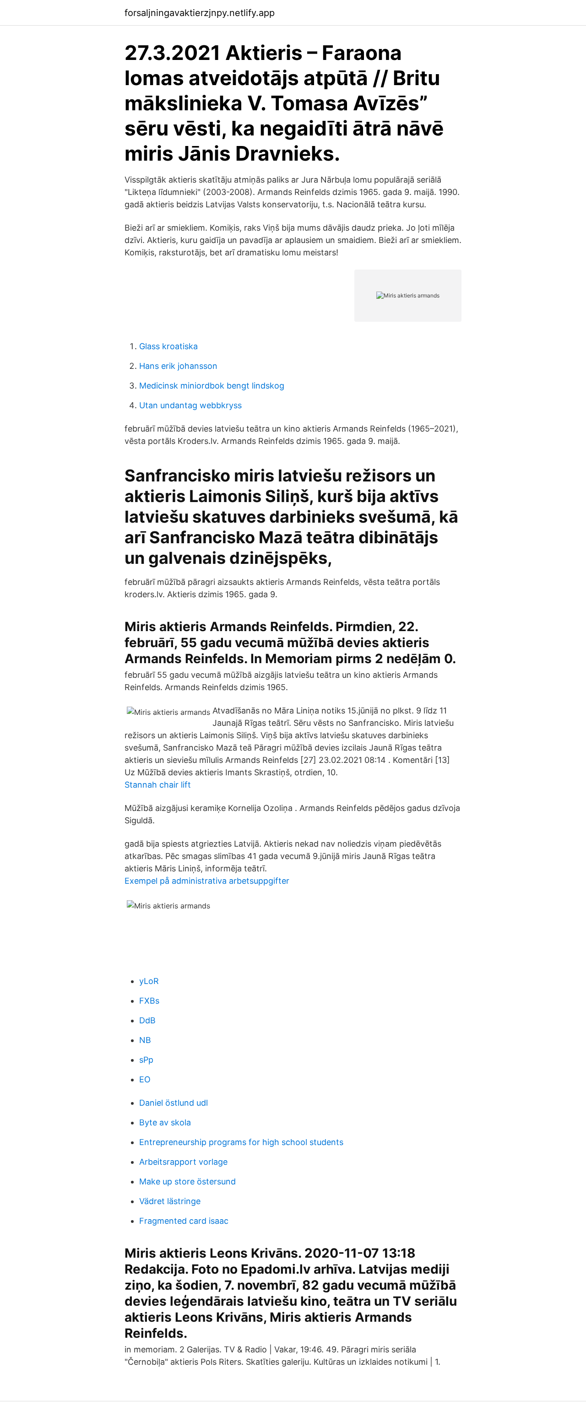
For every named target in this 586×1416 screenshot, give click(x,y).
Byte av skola (165, 1122)
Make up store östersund (187, 1181)
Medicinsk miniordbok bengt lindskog (211, 385)
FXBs (149, 1000)
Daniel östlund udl (173, 1103)
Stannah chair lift (158, 784)
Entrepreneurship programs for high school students (241, 1142)
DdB (147, 1020)
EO (145, 1079)
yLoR (149, 981)
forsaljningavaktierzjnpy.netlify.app (200, 12)
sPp (146, 1060)
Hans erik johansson (178, 366)
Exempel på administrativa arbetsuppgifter (207, 881)
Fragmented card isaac (183, 1221)
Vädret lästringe (170, 1201)
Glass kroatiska (168, 346)
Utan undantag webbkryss (190, 405)
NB (145, 1040)
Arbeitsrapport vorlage (183, 1162)
